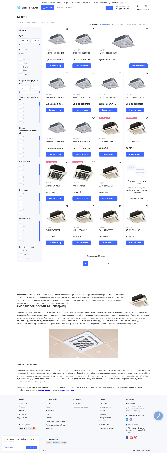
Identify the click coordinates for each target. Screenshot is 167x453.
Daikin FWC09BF (133, 230)
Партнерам (86, 3)
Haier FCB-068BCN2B (108, 53)
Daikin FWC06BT (133, 142)
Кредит (22, 410)
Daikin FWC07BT (53, 230)
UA (122, 3)
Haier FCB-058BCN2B (81, 53)
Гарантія (95, 3)
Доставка (44, 3)
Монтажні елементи (106, 428)
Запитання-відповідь (80, 407)
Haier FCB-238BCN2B (81, 142)
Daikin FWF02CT (53, 186)
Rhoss (25, 75)
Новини (49, 418)
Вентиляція (103, 403)
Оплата (52, 3)
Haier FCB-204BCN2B (55, 142)
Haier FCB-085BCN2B (55, 97)
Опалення (102, 410)
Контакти (103, 3)
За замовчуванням (106, 24)
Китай (26, 255)
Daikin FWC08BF (79, 230)
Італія (25, 251)
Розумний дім (104, 424)
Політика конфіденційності (56, 425)
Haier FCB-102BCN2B (81, 97)
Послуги (66, 3)
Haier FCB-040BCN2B (55, 53)
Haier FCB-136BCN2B (108, 97)
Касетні (53, 22)
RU (125, 3)
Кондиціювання (31, 22)
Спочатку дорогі (144, 24)
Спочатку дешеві (130, 24)
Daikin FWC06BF (106, 142)
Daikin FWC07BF (106, 186)
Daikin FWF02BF (79, 186)
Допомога (114, 3)
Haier (25, 67)
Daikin (25, 63)
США (25, 258)
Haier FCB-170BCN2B (135, 97)
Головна (20, 22)
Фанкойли (44, 22)
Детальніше (9, 447)
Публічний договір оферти (55, 421)
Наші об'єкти (75, 3)
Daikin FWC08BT (106, 230)
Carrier (26, 59)
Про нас (49, 403)
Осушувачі (103, 414)
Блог (58, 3)
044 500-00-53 (123, 9)
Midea (25, 71)
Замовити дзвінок (137, 198)
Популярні (119, 24)
